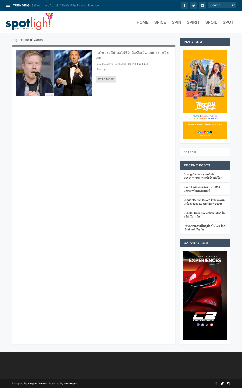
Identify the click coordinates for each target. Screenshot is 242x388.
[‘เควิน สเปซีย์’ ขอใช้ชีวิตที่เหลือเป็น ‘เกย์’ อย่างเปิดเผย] (54, 73)
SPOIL (211, 22)
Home (143, 22)
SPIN (176, 22)
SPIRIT (193, 22)
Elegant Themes (37, 383)
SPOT (228, 22)
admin (109, 64)
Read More (106, 79)
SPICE (160, 22)
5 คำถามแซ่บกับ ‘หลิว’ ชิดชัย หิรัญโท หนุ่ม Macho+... (66, 5)
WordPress (70, 383)
